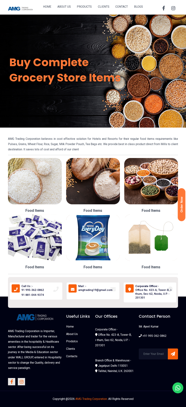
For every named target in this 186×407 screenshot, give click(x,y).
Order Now (181, 205)
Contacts (71, 356)
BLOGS (138, 6)
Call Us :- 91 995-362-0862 (32, 288)
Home (70, 326)
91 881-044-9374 (32, 295)
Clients (70, 348)
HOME (47, 6)
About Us (72, 334)
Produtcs (72, 341)
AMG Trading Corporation (91, 399)
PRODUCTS (84, 6)
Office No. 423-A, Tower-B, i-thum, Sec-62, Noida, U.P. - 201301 (153, 292)
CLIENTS (103, 6)
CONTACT (121, 6)
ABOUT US (64, 6)
